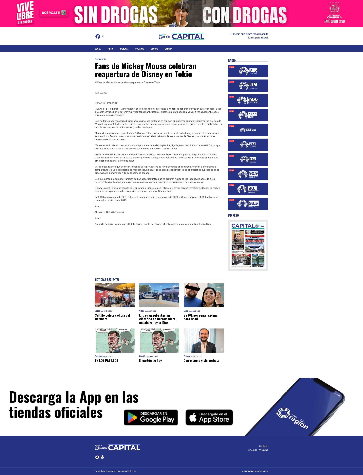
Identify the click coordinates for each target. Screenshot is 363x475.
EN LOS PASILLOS (106, 360)
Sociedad (139, 48)
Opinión (168, 48)
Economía (100, 59)
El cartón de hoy (150, 360)
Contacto (263, 446)
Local (98, 48)
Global (154, 48)
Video (110, 48)
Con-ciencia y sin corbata (202, 360)
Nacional (124, 48)
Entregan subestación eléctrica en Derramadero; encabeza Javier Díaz (158, 318)
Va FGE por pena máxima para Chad (201, 317)
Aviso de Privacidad (258, 450)
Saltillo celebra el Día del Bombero (112, 317)
